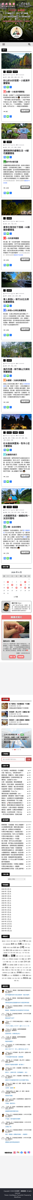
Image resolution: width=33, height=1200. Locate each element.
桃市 (26, 959)
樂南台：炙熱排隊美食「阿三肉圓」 (12, 800)
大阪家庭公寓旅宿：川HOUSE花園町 (18, 1006)
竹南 (20, 959)
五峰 (16, 438)
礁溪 (14, 947)
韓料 (12, 941)
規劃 (15, 980)
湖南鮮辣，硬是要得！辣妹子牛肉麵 (12, 796)
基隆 (30, 970)
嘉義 (30, 941)
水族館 (28, 956)
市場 (6, 961)
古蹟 (4, 440)
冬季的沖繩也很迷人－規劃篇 (10, 866)
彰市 (9, 952)
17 (8, 587)
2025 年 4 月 (5, 914)
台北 (29, 965)
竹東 (12, 224)
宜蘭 (13, 955)
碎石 (19, 77)
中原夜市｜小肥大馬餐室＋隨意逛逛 (12, 807)
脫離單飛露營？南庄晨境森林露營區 (12, 854)
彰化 (21, 967)
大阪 (6, 970)
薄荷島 (25, 978)
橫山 (12, 366)
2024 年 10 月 (5, 926)
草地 (9, 512)
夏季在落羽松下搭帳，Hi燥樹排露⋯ (12, 848)
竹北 (22, 77)
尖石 (12, 147)
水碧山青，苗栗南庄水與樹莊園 (11, 829)
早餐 (12, 970)
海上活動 (25, 965)
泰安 (26, 512)
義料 (18, 947)
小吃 (22, 947)
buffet (7, 959)
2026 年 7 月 (5, 891)
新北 (23, 972)
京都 (8, 965)
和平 (17, 941)
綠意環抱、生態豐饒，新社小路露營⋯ (13, 824)
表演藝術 (15, 959)
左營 (30, 967)
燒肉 (21, 965)
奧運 (13, 967)
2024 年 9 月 (5, 928)
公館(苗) (8, 941)
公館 (19, 961)
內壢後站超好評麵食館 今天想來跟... (19, 708)
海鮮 (21, 961)
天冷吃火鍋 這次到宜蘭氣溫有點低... (19, 716)
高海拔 (19, 147)
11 (12, 585)
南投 (23, 944)
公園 (11, 972)
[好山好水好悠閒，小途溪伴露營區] (16, 61)
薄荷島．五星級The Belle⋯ (9, 779)
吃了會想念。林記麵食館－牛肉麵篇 (12, 770)
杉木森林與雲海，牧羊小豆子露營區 (12, 834)
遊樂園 (11, 965)
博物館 (11, 959)
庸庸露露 (9, 71)
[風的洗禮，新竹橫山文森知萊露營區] (16, 349)
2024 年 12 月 (5, 921)
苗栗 (19, 512)
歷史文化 (21, 950)
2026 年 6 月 (5, 893)
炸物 (3, 959)
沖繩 (18, 970)
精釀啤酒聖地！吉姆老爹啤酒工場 (11, 777)
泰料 (3, 978)
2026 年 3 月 (5, 900)
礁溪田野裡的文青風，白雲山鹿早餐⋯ (13, 868)
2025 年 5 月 (5, 912)
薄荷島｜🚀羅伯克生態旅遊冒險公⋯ (12, 803)
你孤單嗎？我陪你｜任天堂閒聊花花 (12, 789)
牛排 (24, 970)
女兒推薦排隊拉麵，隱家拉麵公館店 (12, 827)
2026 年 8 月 (5, 889)
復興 (14, 941)
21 (25, 587)
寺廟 (10, 961)
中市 (15, 967)
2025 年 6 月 (5, 910)
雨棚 (15, 77)
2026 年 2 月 (5, 903)
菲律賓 (19, 972)
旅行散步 (9, 432)
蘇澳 (16, 950)
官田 (18, 965)
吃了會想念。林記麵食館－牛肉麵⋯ (20, 704)
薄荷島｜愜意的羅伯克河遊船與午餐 (12, 805)
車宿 (20, 296)
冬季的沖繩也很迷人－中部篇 (10, 838)
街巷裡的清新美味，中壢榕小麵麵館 (12, 864)
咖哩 (11, 947)
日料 (4, 944)
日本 (25, 962)
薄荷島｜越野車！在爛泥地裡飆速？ (12, 809)
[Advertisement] (16, 678)
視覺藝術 (16, 975)
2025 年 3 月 (5, 917)
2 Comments (21, 145)
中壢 (23, 941)
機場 (17, 952)
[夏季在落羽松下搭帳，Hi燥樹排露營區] (16, 207)
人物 (23, 952)
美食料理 (15, 71)
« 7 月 (16, 597)
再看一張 (12, 657)
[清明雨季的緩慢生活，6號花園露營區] (16, 131)
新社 (22, 956)
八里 (13, 961)
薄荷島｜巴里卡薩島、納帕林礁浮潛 (12, 784)
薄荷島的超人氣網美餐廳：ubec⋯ (11, 793)
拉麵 (20, 944)
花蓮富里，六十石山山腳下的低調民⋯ (13, 859)
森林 (6, 147)
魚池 (9, 970)
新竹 (6, 77)
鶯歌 (19, 978)
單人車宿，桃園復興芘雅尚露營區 (11, 857)
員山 (15, 972)
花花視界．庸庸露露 (16, 10)
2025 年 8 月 (5, 905)
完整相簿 (20, 657)
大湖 (25, 956)
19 (16, 587)
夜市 (26, 967)
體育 (29, 950)
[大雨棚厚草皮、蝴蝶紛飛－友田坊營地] (16, 496)
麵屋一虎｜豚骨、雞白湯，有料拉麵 (18, 1084)
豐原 (9, 956)
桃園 (5, 955)
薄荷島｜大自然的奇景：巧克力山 (11, 812)
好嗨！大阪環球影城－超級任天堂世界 (18, 1099)
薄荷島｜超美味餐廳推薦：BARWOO (16, 1029)
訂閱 (28, 759)
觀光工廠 (9, 950)
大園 (15, 961)
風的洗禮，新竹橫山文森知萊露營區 (12, 843)
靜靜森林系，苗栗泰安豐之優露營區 (12, 845)
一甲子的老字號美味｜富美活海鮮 (11, 814)
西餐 (3, 970)
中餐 (12, 440)
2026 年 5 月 (5, 896)
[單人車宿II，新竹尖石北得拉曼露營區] (16, 279)
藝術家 (4, 941)
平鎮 (25, 952)
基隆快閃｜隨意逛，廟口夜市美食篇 (12, 786)
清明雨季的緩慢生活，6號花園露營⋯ (12, 850)
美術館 (8, 947)
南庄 (29, 947)
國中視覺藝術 (5, 861)
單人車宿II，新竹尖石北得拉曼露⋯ (12, 841)
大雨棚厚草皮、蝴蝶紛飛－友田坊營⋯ (13, 852)
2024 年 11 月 (5, 924)
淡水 (24, 967)
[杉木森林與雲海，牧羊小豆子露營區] (16, 422)
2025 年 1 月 (5, 919)
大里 (20, 956)
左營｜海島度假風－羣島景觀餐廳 (11, 782)
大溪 (10, 967)
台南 (11, 975)
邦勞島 (9, 978)
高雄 (18, 967)
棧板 (15, 147)
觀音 (14, 952)
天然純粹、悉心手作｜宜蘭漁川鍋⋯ (20, 712)
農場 (27, 975)
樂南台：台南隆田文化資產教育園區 (12, 798)
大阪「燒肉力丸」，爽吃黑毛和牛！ (12, 772)
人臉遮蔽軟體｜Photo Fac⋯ (10, 791)
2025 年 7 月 (5, 907)
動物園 (5, 952)
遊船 (20, 941)
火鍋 (21, 970)
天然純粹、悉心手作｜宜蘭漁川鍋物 (18, 1053)
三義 (21, 978)
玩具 (8, 972)
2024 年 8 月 (5, 930)
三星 (4, 961)
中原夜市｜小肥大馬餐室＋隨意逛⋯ (20, 720)
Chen (14, 74)
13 (21, 585)
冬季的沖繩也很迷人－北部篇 (10, 836)
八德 (26, 970)
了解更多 (7, 743)
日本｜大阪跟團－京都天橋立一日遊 (18, 1068)
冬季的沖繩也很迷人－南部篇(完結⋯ (12, 831)
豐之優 (25, 537)
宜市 (8, 975)
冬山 (29, 944)
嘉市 (6, 978)
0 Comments (21, 74)
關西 (12, 77)
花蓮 (15, 970)
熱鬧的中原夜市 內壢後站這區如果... (19, 724)
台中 (3, 967)
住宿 (4, 947)
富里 (26, 944)
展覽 (17, 956)
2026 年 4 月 (5, 898)
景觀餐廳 (4, 972)
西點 (26, 947)
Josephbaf (9, 1044)
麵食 (9, 77)
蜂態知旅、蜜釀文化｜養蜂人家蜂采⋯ (13, 775)
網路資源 (8, 944)
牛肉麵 (12, 438)
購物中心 (28, 972)
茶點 (28, 952)
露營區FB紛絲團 (18, 255)
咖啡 (13, 950)
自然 (4, 965)
